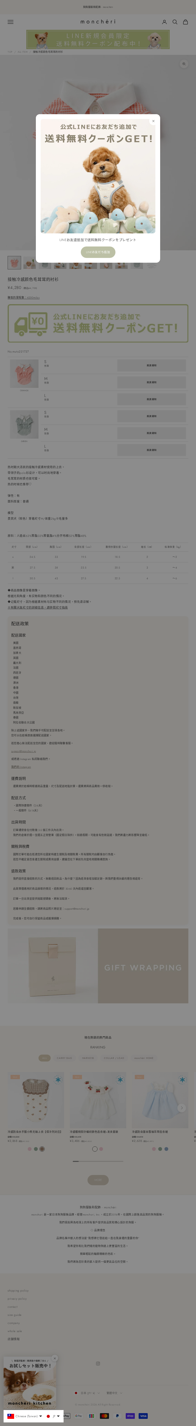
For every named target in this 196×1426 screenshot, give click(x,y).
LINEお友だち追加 (98, 252)
